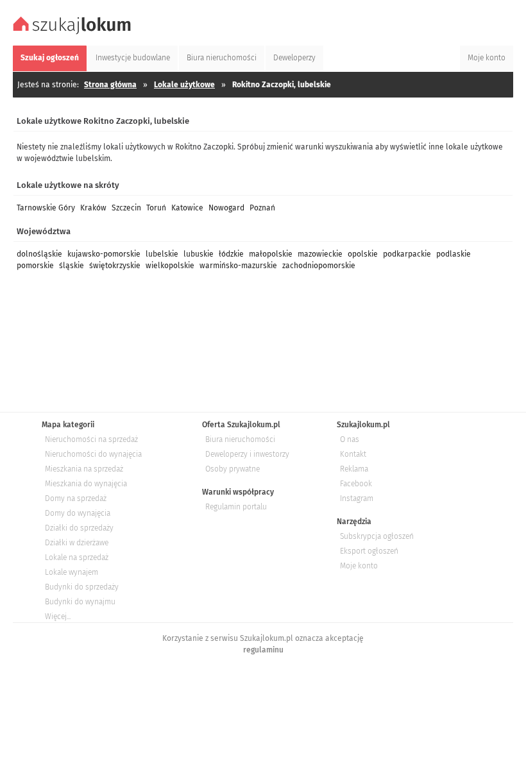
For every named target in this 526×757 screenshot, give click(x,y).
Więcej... (58, 616)
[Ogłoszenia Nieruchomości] (74, 32)
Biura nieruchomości (240, 439)
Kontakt (353, 454)
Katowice (187, 207)
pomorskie (35, 265)
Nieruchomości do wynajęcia (93, 454)
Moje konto (359, 565)
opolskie (363, 254)
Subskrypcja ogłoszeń (377, 536)
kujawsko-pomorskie (103, 254)
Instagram (356, 498)
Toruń (156, 207)
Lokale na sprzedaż (76, 557)
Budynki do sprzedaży (82, 587)
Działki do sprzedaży (79, 527)
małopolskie (271, 254)
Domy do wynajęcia (77, 513)
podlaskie (453, 254)
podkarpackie (407, 254)
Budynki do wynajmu (80, 601)
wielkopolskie (170, 265)
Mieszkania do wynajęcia (86, 483)
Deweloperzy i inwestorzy (247, 454)
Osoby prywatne (232, 468)
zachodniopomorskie (318, 265)
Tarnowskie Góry (46, 207)
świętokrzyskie (114, 265)
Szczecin (126, 207)
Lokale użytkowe (184, 84)
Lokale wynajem (71, 572)
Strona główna (110, 84)
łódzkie (231, 254)
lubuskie (198, 254)
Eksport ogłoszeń (369, 551)
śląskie (71, 265)
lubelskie (162, 254)
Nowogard (226, 207)
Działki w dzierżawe (76, 542)
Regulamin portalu (236, 506)
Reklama (354, 468)
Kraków (93, 207)
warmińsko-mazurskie (238, 265)
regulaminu (263, 649)
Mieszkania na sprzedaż (84, 468)
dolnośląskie (39, 254)
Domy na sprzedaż (75, 498)
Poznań (262, 207)
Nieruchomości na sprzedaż (91, 439)
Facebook (356, 483)
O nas (349, 439)
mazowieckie (320, 254)
